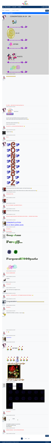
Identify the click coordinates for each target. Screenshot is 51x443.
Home (3, 10)
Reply (47, 10)
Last (28, 438)
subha (3, 112)
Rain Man (3, 191)
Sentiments (7, 10)
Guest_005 (3, 238)
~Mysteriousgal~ (4, 293)
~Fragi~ (3, 129)
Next (26, 438)
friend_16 (3, 316)
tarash (3, 226)
